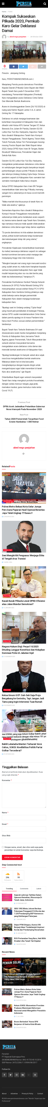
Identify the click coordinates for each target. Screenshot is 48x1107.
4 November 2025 (9, 705)
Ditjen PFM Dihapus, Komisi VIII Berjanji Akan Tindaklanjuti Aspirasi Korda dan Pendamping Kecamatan (29, 927)
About (4, 1094)
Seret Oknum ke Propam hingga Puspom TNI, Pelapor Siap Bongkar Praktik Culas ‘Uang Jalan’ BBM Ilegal (22, 977)
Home (4, 12)
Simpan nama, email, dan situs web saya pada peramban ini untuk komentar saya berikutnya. (24, 848)
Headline (8, 550)
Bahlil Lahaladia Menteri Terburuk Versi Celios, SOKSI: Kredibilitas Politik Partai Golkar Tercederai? (22, 747)
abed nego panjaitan (18, 37)
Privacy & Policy (27, 1094)
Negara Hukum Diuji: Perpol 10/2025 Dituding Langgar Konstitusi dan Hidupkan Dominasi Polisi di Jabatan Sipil (23, 649)
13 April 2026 (7, 562)
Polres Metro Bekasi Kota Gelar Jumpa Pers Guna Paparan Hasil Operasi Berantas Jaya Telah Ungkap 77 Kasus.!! (23, 509)
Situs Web (6, 836)
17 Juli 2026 (19, 1016)
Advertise (14, 1094)
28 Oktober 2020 (36, 37)
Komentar (7, 780)
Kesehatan (8, 501)
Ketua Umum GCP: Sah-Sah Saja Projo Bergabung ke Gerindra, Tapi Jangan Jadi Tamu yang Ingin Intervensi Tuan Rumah (23, 698)
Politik (10, 12)
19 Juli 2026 (9, 983)
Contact (40, 1094)
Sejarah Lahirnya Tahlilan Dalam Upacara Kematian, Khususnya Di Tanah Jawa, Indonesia (28, 897)
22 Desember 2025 (9, 656)
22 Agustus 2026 (8, 516)
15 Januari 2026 (8, 607)
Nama (5, 812)
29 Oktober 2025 (8, 754)
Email (5, 824)
